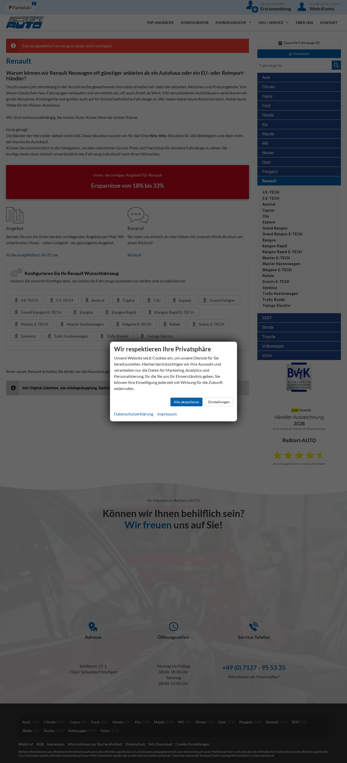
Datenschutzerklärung (133, 413)
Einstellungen (219, 402)
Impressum (167, 413)
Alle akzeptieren (186, 402)
